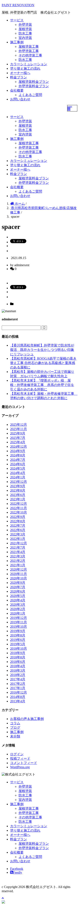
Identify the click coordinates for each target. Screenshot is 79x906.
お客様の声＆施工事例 (27, 719)
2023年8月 (17, 490)
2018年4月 (17, 666)
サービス (17, 20)
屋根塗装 (25, 29)
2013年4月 (17, 701)
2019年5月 (17, 644)
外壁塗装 (25, 24)
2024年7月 (17, 459)
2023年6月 (17, 495)
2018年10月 (18, 648)
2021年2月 (17, 560)
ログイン (17, 754)
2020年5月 (17, 596)
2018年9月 (17, 653)
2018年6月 (17, 661)
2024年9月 (17, 451)
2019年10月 (18, 626)
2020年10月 (18, 578)
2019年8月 (17, 635)
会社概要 (17, 90)
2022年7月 (17, 525)
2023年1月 (17, 499)
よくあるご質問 (30, 95)
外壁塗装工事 (29, 51)
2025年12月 (18, 424)
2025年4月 (17, 442)
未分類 (15, 736)
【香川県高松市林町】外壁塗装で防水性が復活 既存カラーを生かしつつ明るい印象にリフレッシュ (42, 350)
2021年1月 (17, 565)
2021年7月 (17, 547)
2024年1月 (17, 477)
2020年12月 (18, 569)
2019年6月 (17, 639)
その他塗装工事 (30, 55)
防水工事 (25, 33)
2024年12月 (18, 446)
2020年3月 (17, 604)
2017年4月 (17, 679)
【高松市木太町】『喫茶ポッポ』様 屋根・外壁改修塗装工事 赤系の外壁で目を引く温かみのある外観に (42, 385)
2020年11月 (18, 574)
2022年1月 (17, 539)
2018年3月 (17, 670)
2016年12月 (18, 692)
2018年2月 (17, 675)
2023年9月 (17, 486)
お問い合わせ (20, 99)
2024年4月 (17, 473)
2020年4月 (17, 600)
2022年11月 (18, 508)
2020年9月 (17, 582)
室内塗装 (25, 38)
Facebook (16, 868)
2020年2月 (17, 609)
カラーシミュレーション (28, 64)
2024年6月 (17, 464)
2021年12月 (18, 543)
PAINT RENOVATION (18, 5)
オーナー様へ (20, 73)
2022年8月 (17, 521)
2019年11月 (18, 622)
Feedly (17, 872)
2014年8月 (17, 697)
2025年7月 (17, 438)
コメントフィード (23, 763)
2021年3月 (17, 556)
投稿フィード (20, 758)
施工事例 (17, 42)
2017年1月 (17, 688)
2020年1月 (17, 613)
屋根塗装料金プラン (34, 81)
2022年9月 (17, 517)
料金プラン (18, 77)
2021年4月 (17, 552)
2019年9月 (17, 631)
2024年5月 (17, 468)
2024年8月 (17, 455)
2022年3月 (17, 534)
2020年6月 (17, 591)
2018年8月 (17, 657)
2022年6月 (17, 530)
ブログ (15, 727)
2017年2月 (17, 683)
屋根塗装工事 (29, 46)
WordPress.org (20, 767)
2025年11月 (18, 429)
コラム (15, 723)
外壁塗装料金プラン (34, 86)
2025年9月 (17, 433)
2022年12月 (18, 503)
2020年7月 (17, 587)
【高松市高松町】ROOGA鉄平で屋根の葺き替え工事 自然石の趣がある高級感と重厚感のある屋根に (43, 363)
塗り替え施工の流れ (25, 68)
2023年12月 (18, 481)
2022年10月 (18, 512)
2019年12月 (18, 618)
